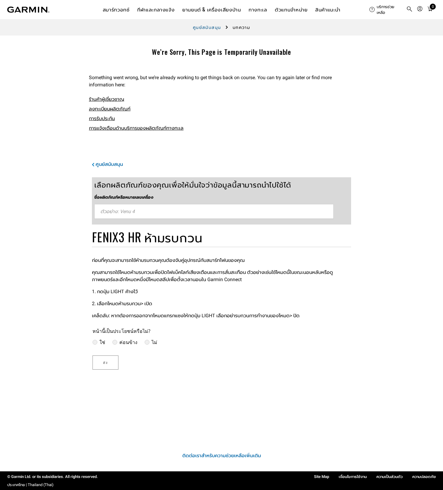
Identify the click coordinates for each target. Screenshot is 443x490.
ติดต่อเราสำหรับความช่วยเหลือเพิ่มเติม (221, 455)
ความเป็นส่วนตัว (389, 476)
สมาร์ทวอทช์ (116, 9)
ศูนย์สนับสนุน (207, 27)
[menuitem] (385, 9)
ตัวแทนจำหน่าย (291, 9)
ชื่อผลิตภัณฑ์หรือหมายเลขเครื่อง (123, 197)
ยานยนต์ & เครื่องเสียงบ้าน (211, 9)
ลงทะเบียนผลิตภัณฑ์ (109, 109)
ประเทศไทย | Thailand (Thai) (30, 484)
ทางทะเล (258, 9)
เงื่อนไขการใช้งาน (353, 476)
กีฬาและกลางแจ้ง (155, 9)
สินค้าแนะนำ (327, 9)
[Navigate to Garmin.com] (28, 9)
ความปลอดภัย (424, 476)
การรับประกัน (102, 118)
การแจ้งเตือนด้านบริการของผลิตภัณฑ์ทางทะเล (136, 128)
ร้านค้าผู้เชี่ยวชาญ (106, 99)
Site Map (321, 476)
